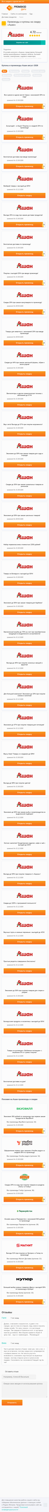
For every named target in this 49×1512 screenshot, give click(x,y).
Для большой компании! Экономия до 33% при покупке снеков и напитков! (24, 695)
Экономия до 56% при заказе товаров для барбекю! (23, 603)
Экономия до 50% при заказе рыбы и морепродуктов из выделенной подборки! (24, 813)
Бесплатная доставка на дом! (15, 1081)
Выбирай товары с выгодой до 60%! (17, 186)
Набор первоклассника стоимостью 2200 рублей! (22, 544)
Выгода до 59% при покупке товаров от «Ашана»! (22, 874)
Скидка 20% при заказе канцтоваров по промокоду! (23, 302)
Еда (31, 14)
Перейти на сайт (22, 42)
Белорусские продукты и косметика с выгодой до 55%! (24, 1021)
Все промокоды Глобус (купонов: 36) (20, 1190)
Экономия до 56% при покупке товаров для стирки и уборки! (24, 991)
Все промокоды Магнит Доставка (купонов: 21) (24, 1259)
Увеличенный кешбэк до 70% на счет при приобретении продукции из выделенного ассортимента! (24, 633)
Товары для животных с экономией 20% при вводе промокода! (24, 332)
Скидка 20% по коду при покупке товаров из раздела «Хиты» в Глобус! (24, 1186)
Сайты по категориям (19, 14)
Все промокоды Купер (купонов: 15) (20, 1293)
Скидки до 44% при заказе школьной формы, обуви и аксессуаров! (24, 363)
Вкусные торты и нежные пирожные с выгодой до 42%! (24, 932)
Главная (5, 14)
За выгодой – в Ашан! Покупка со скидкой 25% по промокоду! (24, 127)
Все (4, 71)
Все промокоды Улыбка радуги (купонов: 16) (23, 1156)
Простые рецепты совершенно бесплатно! (19, 961)
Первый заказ (38, 71)
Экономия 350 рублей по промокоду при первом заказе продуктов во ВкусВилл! (24, 1117)
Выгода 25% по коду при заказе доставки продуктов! (23, 215)
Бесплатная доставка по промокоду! (17, 244)
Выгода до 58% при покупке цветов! (17, 783)
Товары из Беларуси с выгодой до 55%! (18, 574)
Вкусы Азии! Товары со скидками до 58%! (19, 754)
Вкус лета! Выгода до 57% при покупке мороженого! (23, 424)
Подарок (37, 75)
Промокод (14, 71)
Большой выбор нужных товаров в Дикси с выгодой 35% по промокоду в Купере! (24, 1288)
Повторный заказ (22, 75)
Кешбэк (6, 79)
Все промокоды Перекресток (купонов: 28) (23, 1224)
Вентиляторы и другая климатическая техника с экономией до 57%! (25, 394)
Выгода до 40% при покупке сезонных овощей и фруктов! (24, 664)
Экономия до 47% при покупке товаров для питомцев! (24, 725)
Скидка (25, 71)
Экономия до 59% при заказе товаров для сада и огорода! (24, 454)
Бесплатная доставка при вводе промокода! (20, 157)
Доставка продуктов (9, 17)
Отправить (12, 1403)
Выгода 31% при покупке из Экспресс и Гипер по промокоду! (24, 1254)
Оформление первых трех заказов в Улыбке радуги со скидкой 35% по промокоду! (24, 1151)
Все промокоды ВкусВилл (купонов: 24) (21, 1122)
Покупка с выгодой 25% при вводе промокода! (21, 273)
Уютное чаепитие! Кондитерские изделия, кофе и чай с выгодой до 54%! (24, 844)
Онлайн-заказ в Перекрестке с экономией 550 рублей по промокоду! (24, 1220)
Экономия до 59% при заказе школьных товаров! (22, 515)
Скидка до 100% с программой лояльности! (20, 903)
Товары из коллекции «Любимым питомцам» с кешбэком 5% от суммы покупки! (24, 1051)
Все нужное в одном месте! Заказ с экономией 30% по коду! (24, 96)
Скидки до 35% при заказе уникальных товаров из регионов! (24, 485)
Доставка (7, 75)
